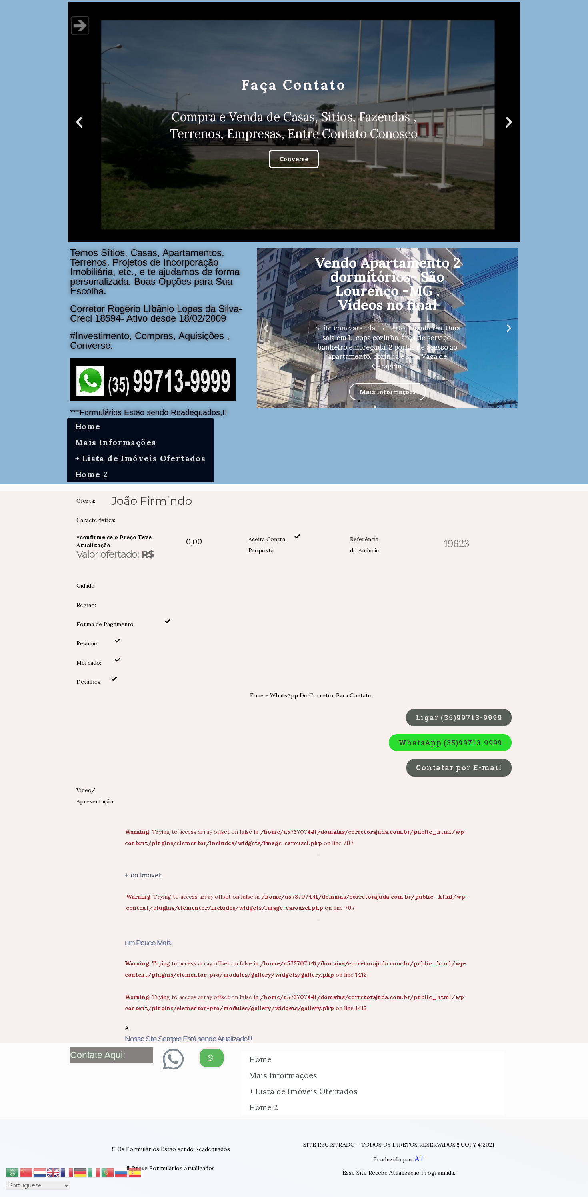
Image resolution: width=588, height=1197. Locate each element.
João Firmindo (151, 501)
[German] (81, 1172)
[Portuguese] (108, 1172)
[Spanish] (135, 1172)
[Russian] (121, 1172)
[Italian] (94, 1172)
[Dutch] (40, 1172)
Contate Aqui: (97, 1055)
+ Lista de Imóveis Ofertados (140, 458)
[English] (53, 1172)
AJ (418, 1158)
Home (88, 426)
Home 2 (91, 474)
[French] (67, 1172)
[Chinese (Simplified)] (26, 1172)
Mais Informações (115, 442)
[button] (287, 235)
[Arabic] (13, 1172)
